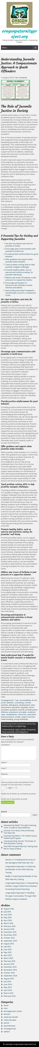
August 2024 (9, 978)
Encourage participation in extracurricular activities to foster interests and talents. (18, 285)
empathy (24, 707)
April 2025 (8, 955)
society (17, 717)
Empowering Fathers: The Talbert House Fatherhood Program (20, 837)
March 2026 (8, 923)
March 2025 (8, 958)
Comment (5, 745)
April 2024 (8, 990)
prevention (13, 712)
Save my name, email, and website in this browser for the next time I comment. (17, 783)
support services (28, 717)
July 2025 (7, 946)
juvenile (21, 710)
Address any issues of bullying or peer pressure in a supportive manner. (20, 278)
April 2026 (8, 920)
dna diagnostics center (13, 1011)
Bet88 (7, 876)
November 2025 (10, 935)
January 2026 (9, 929)
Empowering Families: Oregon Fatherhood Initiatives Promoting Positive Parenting (21, 886)
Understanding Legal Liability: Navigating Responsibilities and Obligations (19, 730)
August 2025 (9, 943)
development (24, 705)
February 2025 (9, 961)
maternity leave (10, 1020)
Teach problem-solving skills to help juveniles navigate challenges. (20, 265)
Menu (4, 47)
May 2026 (7, 917)
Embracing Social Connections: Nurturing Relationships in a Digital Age (19, 725)
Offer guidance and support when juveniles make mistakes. (19, 260)
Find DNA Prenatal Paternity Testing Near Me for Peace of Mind (21, 847)
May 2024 (7, 987)
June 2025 (8, 949)
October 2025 (9, 938)
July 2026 (7, 911)
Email (4, 768)
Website (4, 774)
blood (6, 1005)
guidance (13, 710)
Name (4, 762)
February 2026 (9, 926)
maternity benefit (11, 1017)
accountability (25, 700)
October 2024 (9, 973)
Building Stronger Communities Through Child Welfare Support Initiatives (20, 896)
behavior (10, 702)
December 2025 (10, 932)
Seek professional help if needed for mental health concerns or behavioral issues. (20, 292)
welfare (7, 1031)
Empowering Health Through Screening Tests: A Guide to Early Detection (20, 826)
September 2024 (10, 975)
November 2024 (10, 970)
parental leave (9, 1026)
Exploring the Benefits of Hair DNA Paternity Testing (20, 869)
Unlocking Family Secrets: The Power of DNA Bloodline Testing (20, 842)
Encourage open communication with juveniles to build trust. (20, 250)
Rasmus (8, 859)
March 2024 (8, 993)
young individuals (21, 719)
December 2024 (10, 967)
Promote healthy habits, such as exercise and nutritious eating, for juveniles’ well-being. (19, 272)
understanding (7, 719)
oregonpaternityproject (15, 866)
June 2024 (8, 984)
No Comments (21, 77)
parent (6, 1023)
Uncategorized (7, 700)
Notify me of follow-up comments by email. (18, 793)
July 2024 (7, 981)
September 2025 (10, 941)
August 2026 (9, 909)
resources (22, 714)
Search (4, 811)
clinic (6, 1008)
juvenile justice (31, 710)
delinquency (14, 705)
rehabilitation (11, 714)
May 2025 (7, 952)
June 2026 (8, 914)
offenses (4, 712)
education (16, 707)
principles (23, 712)
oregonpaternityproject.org (19, 33)
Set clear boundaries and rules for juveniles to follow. (19, 244)
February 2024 (9, 996)
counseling (19, 702)
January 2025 (9, 964)
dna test (7, 1014)
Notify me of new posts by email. (14, 799)
